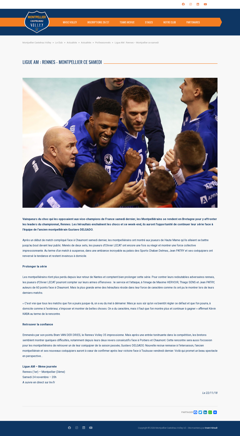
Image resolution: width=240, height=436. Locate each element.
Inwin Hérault (211, 428)
